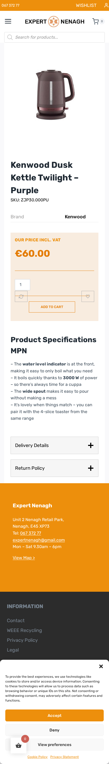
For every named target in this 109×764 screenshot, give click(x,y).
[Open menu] (10, 21)
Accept (54, 715)
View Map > (24, 557)
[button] (101, 666)
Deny (54, 730)
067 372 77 (30, 533)
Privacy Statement (64, 757)
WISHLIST (86, 5)
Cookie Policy (38, 757)
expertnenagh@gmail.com (39, 540)
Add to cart (52, 307)
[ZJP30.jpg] (54, 95)
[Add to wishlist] (87, 296)
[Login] (106, 5)
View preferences (54, 744)
